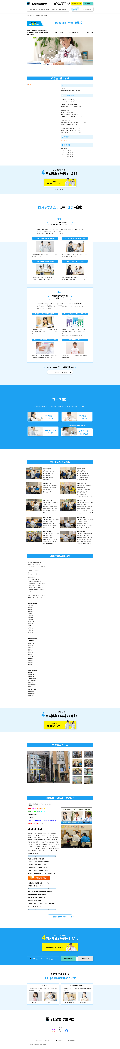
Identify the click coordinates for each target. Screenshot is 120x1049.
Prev (27, 767)
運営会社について (60, 1040)
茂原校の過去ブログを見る (60, 916)
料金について (54, 9)
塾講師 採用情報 (71, 1040)
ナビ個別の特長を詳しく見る (60, 372)
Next (69, 767)
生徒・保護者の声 (63, 9)
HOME (28, 15)
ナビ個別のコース (33, 9)
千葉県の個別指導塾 (39, 15)
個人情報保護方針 (48, 1040)
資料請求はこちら (60, 189)
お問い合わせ (85, 958)
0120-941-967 (64, 140)
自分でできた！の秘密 (44, 9)
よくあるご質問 (30, 1040)
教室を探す (32, 15)
